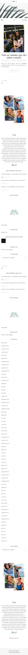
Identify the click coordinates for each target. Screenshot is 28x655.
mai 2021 (3, 390)
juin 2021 (3, 386)
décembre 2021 (5, 380)
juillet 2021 (4, 383)
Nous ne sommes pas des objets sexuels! (14, 56)
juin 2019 (3, 452)
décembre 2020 (5, 399)
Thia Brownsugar (14, 9)
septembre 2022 (5, 371)
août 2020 (3, 412)
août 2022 (3, 374)
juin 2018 (3, 490)
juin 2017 (3, 528)
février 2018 (4, 503)
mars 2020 (3, 427)
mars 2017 (3, 537)
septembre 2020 (5, 408)
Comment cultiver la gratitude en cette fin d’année (13, 180)
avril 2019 (3, 459)
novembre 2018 (5, 474)
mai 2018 (3, 493)
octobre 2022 (4, 368)
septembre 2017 (5, 519)
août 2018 (3, 484)
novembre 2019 (5, 437)
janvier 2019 (4, 468)
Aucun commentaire (21, 60)
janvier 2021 (4, 396)
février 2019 (4, 465)
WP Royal (17, 652)
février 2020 (4, 430)
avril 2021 (3, 393)
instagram (14, 638)
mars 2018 (3, 500)
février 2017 (4, 541)
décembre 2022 (5, 361)
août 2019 (3, 446)
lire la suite (14, 70)
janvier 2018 (4, 506)
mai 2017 (3, 531)
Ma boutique (4, 225)
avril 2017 (3, 534)
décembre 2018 (5, 471)
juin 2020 (3, 418)
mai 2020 (3, 421)
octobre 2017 (4, 515)
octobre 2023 (4, 352)
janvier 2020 (4, 434)
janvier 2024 (4, 342)
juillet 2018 (4, 487)
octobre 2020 (4, 405)
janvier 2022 (4, 377)
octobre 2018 (4, 478)
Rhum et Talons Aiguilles (7, 249)
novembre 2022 (5, 364)
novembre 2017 (5, 512)
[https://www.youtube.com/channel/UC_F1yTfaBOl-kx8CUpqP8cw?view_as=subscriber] (3, 241)
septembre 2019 (5, 443)
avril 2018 (3, 497)
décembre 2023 (5, 345)
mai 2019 (3, 456)
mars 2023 (3, 355)
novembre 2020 (5, 402)
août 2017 (3, 522)
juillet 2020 (4, 415)
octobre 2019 (4, 440)
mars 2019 (3, 462)
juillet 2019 (4, 449)
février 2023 (4, 358)
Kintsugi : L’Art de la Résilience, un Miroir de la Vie (12, 186)
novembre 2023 (5, 349)
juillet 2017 (4, 525)
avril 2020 (3, 424)
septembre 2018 (5, 481)
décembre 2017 (5, 509)
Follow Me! (4, 232)
